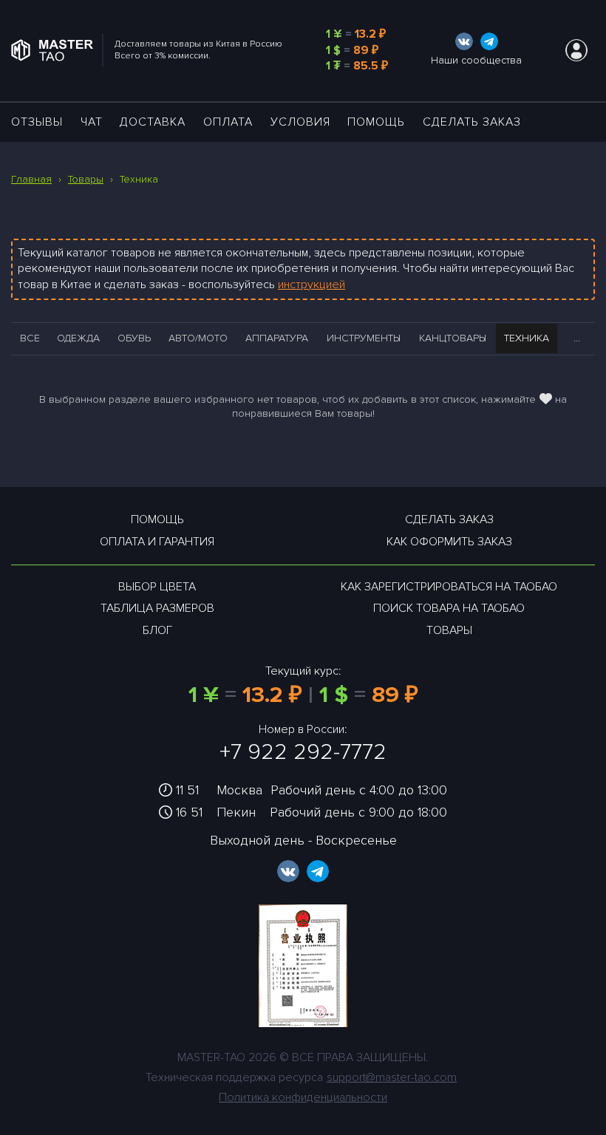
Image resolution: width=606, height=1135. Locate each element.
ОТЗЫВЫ (37, 122)
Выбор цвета (157, 586)
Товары (449, 630)
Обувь (134, 338)
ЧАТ (92, 122)
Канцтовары (452, 338)
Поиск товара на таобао (449, 608)
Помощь (376, 122)
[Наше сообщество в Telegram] (489, 41)
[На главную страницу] (57, 50)
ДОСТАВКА (152, 122)
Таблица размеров (157, 608)
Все (30, 338)
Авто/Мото (198, 338)
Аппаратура (276, 338)
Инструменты (364, 338)
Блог (157, 630)
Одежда (78, 338)
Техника (526, 338)
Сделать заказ (472, 122)
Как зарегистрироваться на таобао (449, 586)
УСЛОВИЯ (300, 122)
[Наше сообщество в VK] (464, 41)
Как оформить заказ (449, 541)
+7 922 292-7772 (303, 752)
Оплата (228, 122)
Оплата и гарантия (157, 541)
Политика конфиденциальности (303, 1097)
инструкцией (311, 284)
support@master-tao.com (392, 1077)
